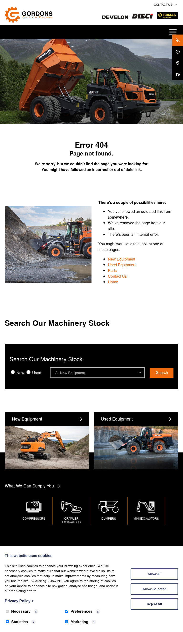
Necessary (20, 611)
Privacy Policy (19, 601)
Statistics (19, 622)
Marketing (79, 622)
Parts (112, 270)
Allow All (154, 574)
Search (162, 373)
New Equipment (121, 259)
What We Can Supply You (29, 485)
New (19, 372)
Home (113, 282)
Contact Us (117, 276)
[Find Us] (177, 63)
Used (36, 372)
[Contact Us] (177, 40)
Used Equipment (122, 264)
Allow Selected (154, 589)
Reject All (154, 604)
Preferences (81, 611)
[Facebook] (177, 74)
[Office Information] (177, 51)
